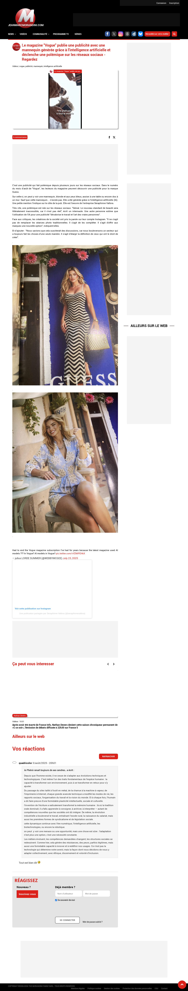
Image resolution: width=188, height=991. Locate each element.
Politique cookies (94, 988)
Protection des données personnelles (137, 988)
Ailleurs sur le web (149, 325)
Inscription (174, 3)
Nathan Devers (20, 715)
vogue (22, 66)
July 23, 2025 (70, 558)
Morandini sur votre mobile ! (157, 34)
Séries (78, 34)
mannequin (38, 66)
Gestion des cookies (112, 988)
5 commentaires (20, 137)
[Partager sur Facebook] (109, 137)
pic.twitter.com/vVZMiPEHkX (70, 553)
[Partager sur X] (114, 137)
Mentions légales (78, 988)
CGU (156, 988)
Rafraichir (108, 756)
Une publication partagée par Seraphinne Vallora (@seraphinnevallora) (52, 613)
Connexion (161, 3)
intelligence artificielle (53, 66)
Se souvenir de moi (66, 900)
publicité (29, 66)
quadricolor (25, 763)
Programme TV (61, 34)
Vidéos (23, 34)
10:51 (22, 721)
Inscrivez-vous (27, 894)
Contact (164, 988)
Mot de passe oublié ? (93, 921)
